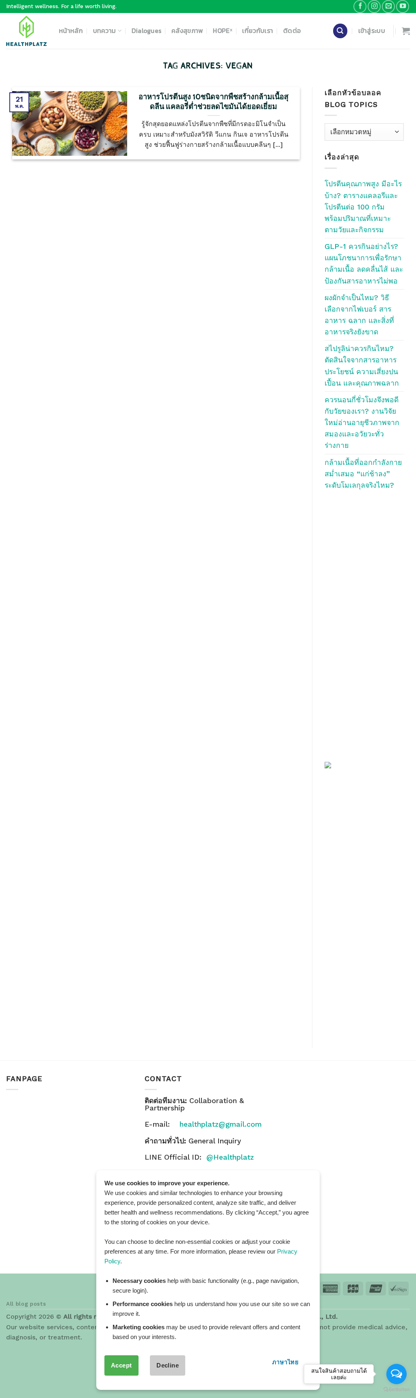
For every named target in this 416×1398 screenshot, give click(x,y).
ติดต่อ (292, 30)
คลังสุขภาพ (187, 30)
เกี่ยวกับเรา (257, 30)
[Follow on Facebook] (359, 6)
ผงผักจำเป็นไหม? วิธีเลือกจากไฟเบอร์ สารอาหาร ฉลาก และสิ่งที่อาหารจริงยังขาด (359, 315)
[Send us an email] (388, 6)
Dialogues (147, 30)
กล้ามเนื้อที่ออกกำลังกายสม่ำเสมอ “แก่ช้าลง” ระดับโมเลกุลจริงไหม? (363, 473)
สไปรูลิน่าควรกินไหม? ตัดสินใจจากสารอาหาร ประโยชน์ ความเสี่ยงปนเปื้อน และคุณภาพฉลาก (362, 366)
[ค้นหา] (340, 31)
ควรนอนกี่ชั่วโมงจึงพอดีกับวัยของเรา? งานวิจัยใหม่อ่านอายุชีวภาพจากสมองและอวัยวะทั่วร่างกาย (362, 423)
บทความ (104, 30)
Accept (121, 1365)
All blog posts (26, 1303)
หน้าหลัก (71, 30)
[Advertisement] (364, 626)
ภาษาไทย (285, 1362)
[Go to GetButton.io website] (397, 1389)
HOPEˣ (222, 30)
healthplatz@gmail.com (221, 1124)
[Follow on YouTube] (402, 6)
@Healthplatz (230, 1157)
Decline (167, 1365)
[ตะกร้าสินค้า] (406, 31)
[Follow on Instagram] (374, 6)
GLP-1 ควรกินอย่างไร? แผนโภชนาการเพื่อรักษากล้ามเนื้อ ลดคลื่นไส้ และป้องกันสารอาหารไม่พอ (364, 263)
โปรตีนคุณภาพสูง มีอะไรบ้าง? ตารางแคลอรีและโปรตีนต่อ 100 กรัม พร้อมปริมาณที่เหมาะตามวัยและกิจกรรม (363, 207)
